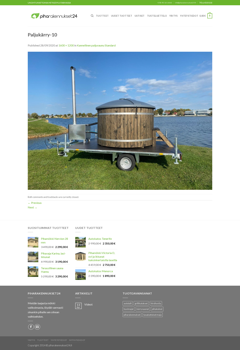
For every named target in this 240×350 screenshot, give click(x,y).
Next (32, 207)
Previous (35, 202)
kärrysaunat (143, 309)
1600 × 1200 (66, 45)
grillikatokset (141, 303)
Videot (88, 304)
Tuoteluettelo (157, 15)
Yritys (173, 15)
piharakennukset (132, 314)
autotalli (128, 303)
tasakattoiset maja (153, 314)
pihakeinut (157, 309)
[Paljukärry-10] (120, 120)
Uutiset (140, 15)
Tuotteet (102, 15)
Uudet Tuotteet (121, 15)
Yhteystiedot (189, 15)
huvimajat (129, 309)
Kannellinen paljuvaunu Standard (96, 45)
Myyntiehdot (206, 2)
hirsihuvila (156, 303)
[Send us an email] (37, 327)
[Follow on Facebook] (31, 327)
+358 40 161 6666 (164, 3)
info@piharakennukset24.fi (185, 3)
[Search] (92, 15)
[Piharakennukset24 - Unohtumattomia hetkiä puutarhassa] (56, 16)
